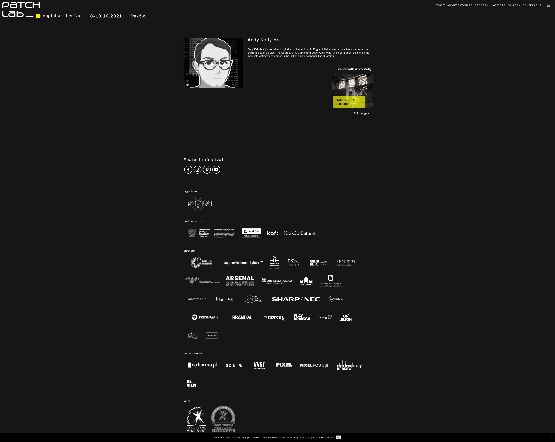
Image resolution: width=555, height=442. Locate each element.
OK (338, 437)
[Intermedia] (197, 299)
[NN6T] (259, 365)
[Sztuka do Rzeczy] (274, 317)
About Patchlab (459, 5)
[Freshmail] (205, 317)
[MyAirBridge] (253, 299)
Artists (499, 5)
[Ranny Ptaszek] (193, 335)
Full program (362, 113)
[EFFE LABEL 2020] (196, 419)
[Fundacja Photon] (199, 203)
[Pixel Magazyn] (283, 365)
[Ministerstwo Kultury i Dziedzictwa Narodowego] (211, 233)
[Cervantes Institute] (274, 262)
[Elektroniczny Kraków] (348, 365)
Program (482, 5)
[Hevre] (224, 299)
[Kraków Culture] (300, 233)
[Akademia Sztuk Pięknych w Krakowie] (331, 280)
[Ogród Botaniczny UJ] (202, 280)
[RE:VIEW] (191, 383)
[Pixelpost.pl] (313, 365)
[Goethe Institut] (201, 262)
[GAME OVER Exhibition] (352, 91)
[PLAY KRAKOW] (302, 317)
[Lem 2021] (345, 262)
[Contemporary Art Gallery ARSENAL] (240, 280)
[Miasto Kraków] (251, 233)
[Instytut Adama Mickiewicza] (319, 262)
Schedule (530, 5)
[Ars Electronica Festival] (277, 280)
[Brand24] (242, 317)
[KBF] (272, 233)
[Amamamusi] (211, 335)
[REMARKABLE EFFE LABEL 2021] (223, 419)
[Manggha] (293, 262)
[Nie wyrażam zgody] (551, 437)
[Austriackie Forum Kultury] (242, 262)
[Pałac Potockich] (306, 280)
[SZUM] (234, 365)
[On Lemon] (345, 317)
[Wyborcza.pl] (202, 365)
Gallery (514, 5)
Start (440, 5)
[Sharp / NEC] (296, 299)
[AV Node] (336, 299)
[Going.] (325, 317)
